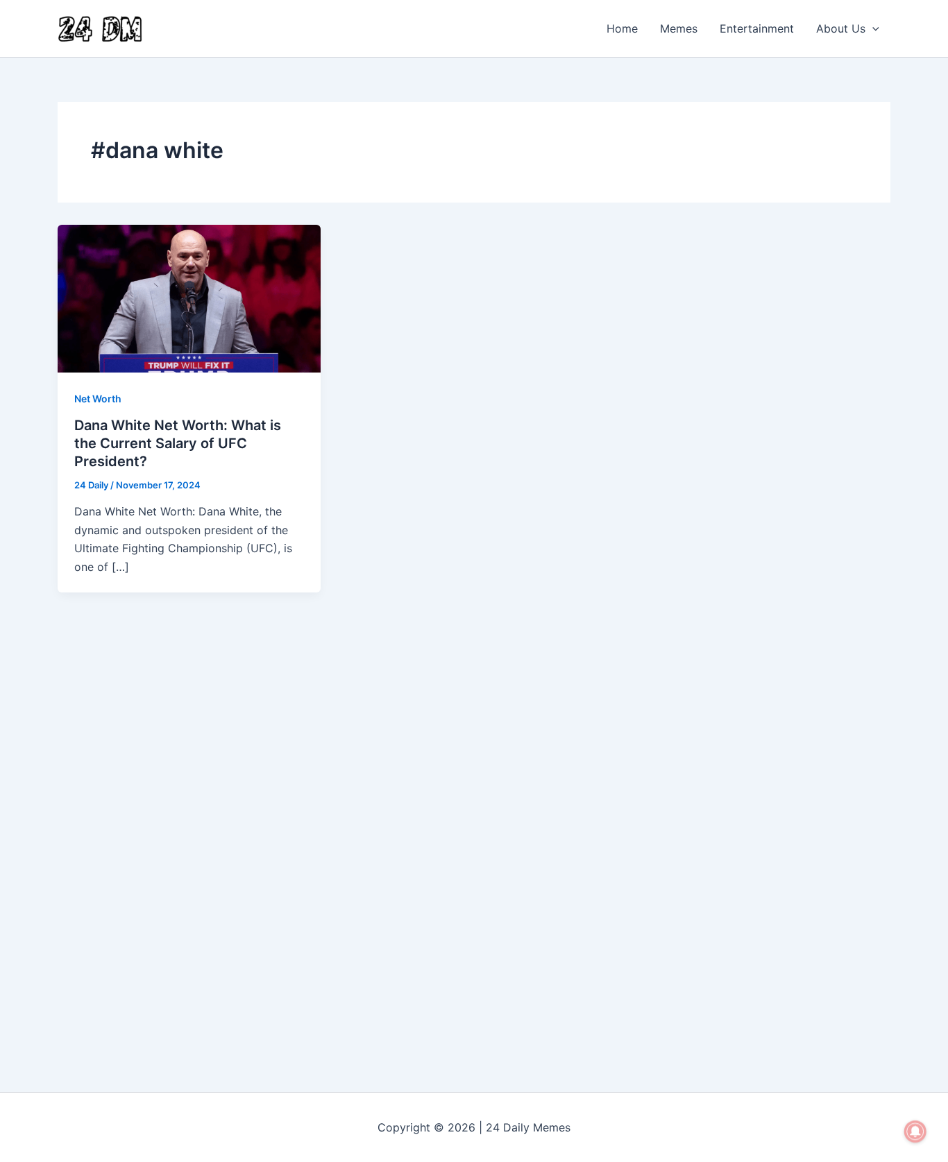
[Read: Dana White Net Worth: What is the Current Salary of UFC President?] (189, 298)
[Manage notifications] (915, 1131)
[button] (872, 28)
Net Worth (97, 398)
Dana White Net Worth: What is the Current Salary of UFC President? (177, 443)
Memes (678, 28)
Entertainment (757, 28)
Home (622, 28)
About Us (840, 28)
